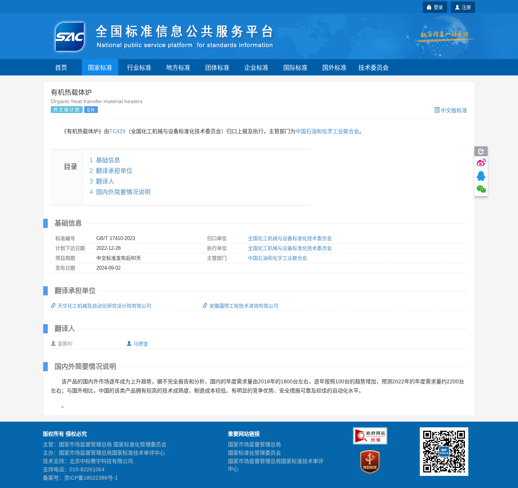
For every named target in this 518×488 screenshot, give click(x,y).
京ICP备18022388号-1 (91, 478)
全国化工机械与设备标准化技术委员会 (290, 238)
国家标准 (100, 67)
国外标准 (334, 67)
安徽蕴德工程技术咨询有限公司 (243, 306)
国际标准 (295, 67)
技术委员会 (373, 67)
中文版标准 (454, 110)
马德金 (140, 344)
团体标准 (217, 67)
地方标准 (178, 67)
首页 (61, 67)
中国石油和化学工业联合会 (327, 131)
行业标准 (139, 67)
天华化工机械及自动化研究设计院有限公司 (104, 306)
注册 (465, 7)
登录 (437, 7)
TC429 (117, 131)
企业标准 (256, 67)
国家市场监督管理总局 (254, 444)
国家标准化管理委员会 (254, 453)
